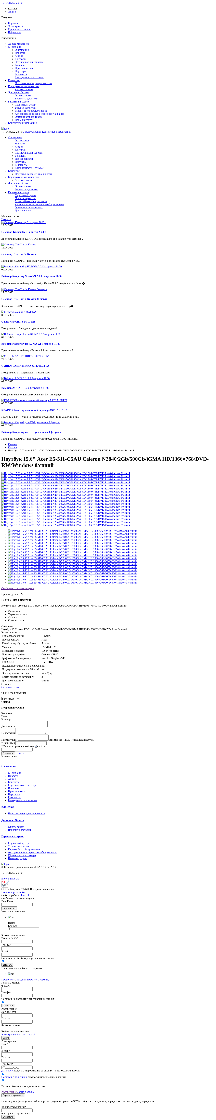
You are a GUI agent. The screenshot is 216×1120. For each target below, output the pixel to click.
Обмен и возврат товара (29, 116)
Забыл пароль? (25, 1091)
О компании (15, 46)
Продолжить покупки (13, 979)
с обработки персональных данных (33, 1077)
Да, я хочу (7, 1070)
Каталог (12, 447)
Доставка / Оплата (18, 92)
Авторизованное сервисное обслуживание (39, 113)
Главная (12, 444)
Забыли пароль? (26, 1034)
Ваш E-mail (7, 901)
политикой (21, 1077)
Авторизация (9, 1091)
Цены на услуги (24, 119)
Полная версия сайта (13, 892)
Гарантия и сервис (18, 101)
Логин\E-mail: (9, 1011)
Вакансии (20, 65)
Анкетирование (24, 89)
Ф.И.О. (5, 985)
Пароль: (5, 1018)
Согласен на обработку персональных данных (28, 958)
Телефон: (7, 1063)
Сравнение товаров (19, 29)
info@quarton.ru (10, 878)
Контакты (20, 59)
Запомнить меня (10, 1025)
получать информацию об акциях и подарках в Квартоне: (40, 1070)
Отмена (20, 753)
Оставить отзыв (10, 687)
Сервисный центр (25, 104)
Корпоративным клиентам (23, 86)
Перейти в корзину (38, 979)
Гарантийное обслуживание (31, 110)
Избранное (14, 32)
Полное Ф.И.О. (10, 938)
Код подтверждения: (13, 1106)
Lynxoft (25, 895)
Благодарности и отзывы (29, 77)
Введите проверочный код (17, 746)
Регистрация (8, 1034)
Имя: (4, 1044)
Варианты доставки (26, 98)
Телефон (6, 944)
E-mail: (5, 1050)
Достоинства (8, 726)
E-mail (4, 951)
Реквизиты (21, 74)
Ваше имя (8, 742)
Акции (12, 11)
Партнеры (20, 71)
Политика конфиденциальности (33, 83)
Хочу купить (15, 26)
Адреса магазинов (18, 43)
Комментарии (9, 739)
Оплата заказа (23, 95)
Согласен (6, 1077)
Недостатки (8, 733)
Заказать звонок (32, 131)
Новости (20, 52)
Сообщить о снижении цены (17, 588)
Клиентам (14, 80)
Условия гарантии (25, 107)
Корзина (13, 23)
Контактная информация (22, 122)
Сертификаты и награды (29, 62)
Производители (24, 68)
